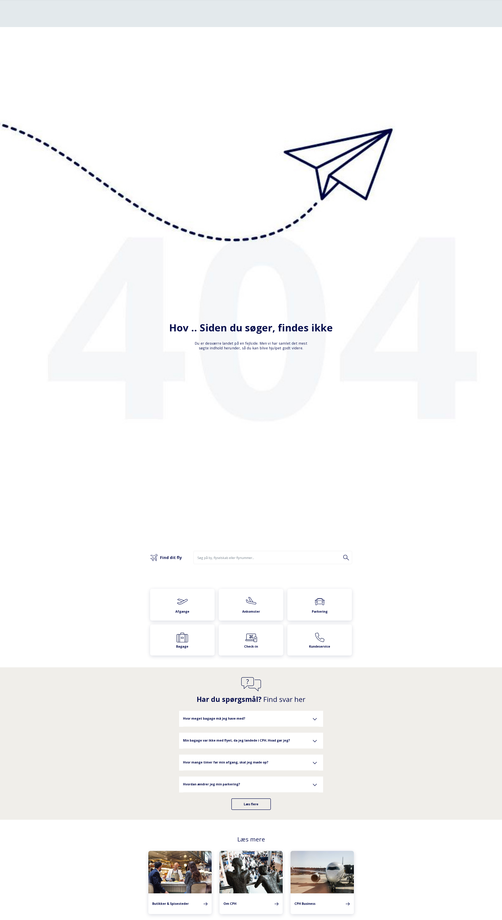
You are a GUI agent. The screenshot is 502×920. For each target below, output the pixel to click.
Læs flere (251, 804)
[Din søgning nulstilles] (346, 558)
